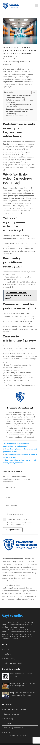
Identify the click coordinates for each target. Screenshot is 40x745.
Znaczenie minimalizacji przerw (18, 116)
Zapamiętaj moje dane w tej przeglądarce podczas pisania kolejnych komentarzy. (19, 522)
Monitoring (8, 719)
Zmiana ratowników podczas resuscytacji (17, 112)
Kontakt (7, 654)
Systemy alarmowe (12, 714)
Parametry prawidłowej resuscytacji (20, 109)
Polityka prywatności (13, 663)
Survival (7, 723)
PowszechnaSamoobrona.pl (15, 59)
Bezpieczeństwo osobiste (15, 709)
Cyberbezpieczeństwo (13, 728)
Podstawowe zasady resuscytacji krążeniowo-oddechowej (19, 97)
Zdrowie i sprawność (18, 61)
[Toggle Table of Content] (32, 92)
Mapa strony (9, 659)
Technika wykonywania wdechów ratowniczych (19, 106)
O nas (6, 649)
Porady (7, 732)
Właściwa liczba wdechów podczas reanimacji (20, 101)
